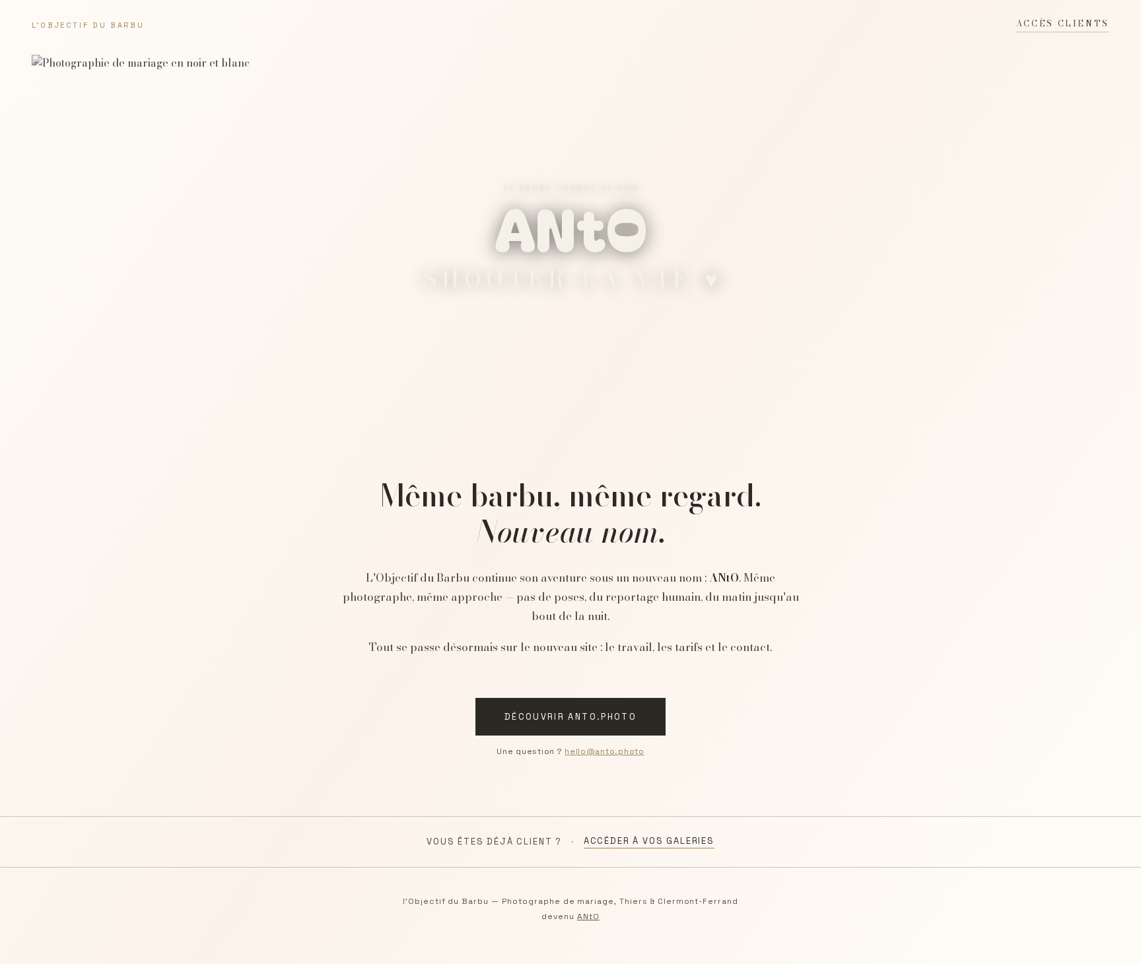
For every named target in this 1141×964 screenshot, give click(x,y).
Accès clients (1062, 23)
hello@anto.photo (604, 751)
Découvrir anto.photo (570, 716)
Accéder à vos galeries (649, 840)
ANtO (588, 916)
